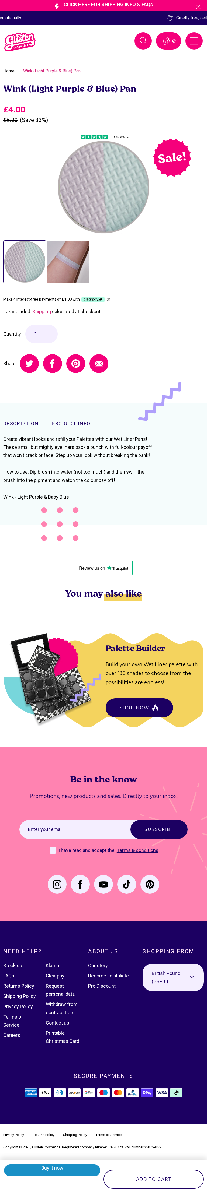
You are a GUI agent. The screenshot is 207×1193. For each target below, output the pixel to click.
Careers (11, 1035)
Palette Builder (135, 647)
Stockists (13, 965)
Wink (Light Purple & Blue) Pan (52, 70)
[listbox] (173, 977)
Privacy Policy (18, 1006)
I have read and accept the (87, 850)
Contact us (57, 1023)
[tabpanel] (103, 187)
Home (9, 70)
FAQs (8, 976)
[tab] (24, 261)
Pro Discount (102, 986)
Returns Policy (18, 986)
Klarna (52, 965)
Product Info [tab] (71, 423)
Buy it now (52, 1168)
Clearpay (55, 976)
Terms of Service (109, 1135)
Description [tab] (21, 423)
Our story (98, 965)
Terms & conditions (137, 850)
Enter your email (45, 829)
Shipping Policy (19, 996)
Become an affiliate (108, 976)
